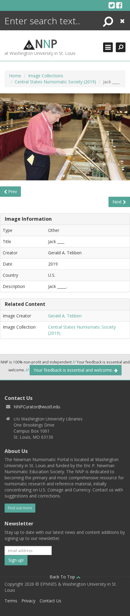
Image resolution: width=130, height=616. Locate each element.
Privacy (28, 601)
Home (15, 76)
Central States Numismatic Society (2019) (55, 82)
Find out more (20, 508)
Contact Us (50, 601)
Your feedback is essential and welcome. (74, 370)
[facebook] (119, 5)
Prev (12, 191)
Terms (11, 601)
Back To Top (63, 577)
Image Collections (45, 76)
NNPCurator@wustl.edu (37, 407)
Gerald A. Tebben (65, 316)
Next (117, 202)
